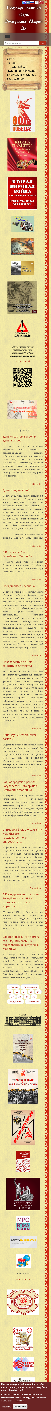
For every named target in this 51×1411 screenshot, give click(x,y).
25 (32, 991)
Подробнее (35, 483)
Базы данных (15, 78)
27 (13, 996)
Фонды (11, 63)
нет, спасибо (20, 1406)
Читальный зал (17, 66)
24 (25, 991)
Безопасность (23, 1279)
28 (20, 996)
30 (35, 996)
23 (18, 991)
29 (27, 996)
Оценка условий (22, 361)
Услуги (11, 59)
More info (19, 1400)
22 (11, 991)
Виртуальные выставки (22, 74)
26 (39, 992)
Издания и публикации (22, 70)
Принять (6, 1406)
